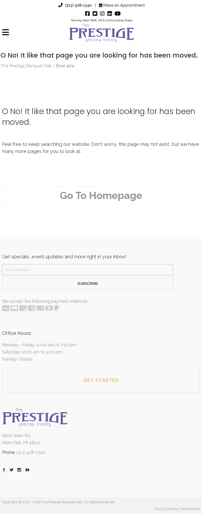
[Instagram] (101, 14)
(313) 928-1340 (78, 5)
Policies (172, 509)
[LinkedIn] (108, 14)
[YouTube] (116, 14)
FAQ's (159, 509)
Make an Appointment (123, 5)
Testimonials (190, 509)
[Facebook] (86, 14)
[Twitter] (93, 14)
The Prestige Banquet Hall (26, 66)
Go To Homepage (101, 195)
